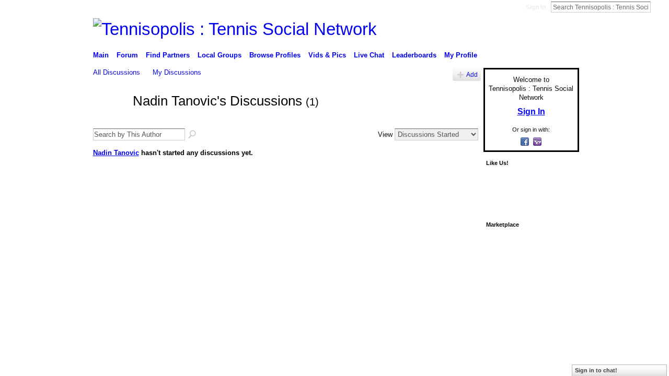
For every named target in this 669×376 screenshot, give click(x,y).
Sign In (536, 7)
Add (472, 74)
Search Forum (193, 134)
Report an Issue (501, 291)
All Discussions (116, 72)
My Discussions (177, 72)
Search (659, 6)
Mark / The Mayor (173, 291)
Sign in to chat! (596, 370)
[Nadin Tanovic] (109, 119)
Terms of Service (555, 291)
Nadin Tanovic (116, 153)
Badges (460, 291)
